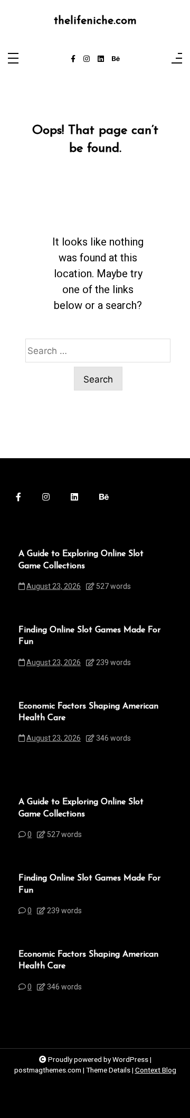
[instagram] (86, 59)
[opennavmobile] (177, 59)
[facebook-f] (73, 59)
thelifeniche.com (95, 20)
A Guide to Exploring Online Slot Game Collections (81, 560)
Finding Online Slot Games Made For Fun (89, 636)
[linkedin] (101, 59)
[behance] (116, 59)
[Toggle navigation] (13, 59)
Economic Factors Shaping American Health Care (88, 712)
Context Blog (155, 1070)
